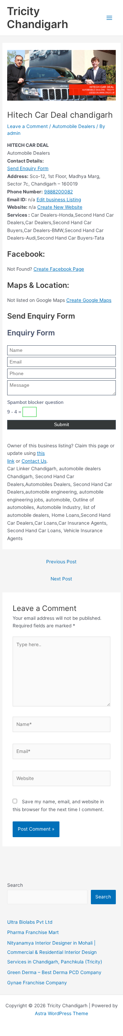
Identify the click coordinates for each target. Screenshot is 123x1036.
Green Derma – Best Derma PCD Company (54, 972)
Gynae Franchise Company (37, 982)
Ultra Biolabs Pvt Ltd (29, 922)
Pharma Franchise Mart (33, 932)
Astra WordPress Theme (61, 1013)
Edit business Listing (59, 199)
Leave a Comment (27, 126)
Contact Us (34, 461)
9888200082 (58, 191)
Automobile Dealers (73, 126)
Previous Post (61, 561)
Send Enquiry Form (28, 168)
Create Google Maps (88, 300)
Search (15, 885)
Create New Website (59, 207)
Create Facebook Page (58, 269)
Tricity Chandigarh (37, 17)
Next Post (61, 578)
